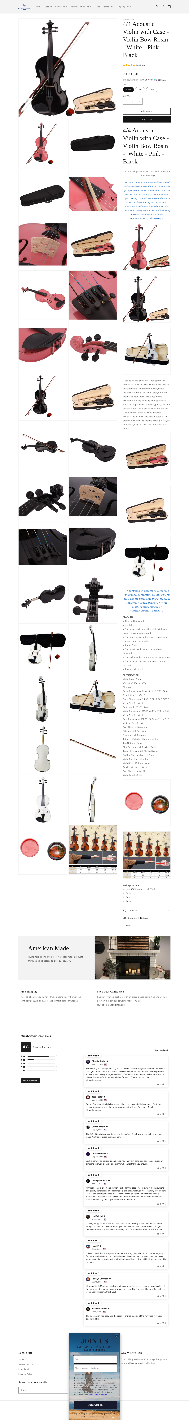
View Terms (93, 1394)
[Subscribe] (65, 1390)
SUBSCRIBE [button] (95, 1405)
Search (21, 1359)
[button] (157, 7)
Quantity (126, 96)
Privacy (104, 1394)
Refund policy (24, 1369)
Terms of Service (25, 1364)
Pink (140, 89)
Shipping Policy (25, 1374)
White (151, 89)
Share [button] (128, 925)
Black (128, 89)
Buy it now (147, 119)
